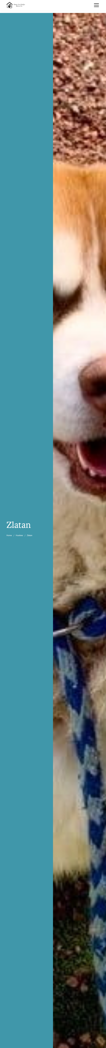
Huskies (19, 535)
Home (9, 535)
